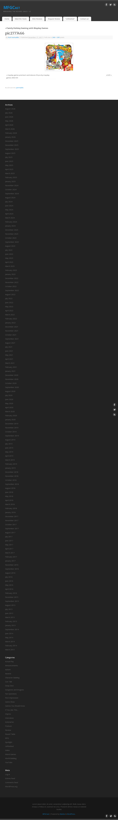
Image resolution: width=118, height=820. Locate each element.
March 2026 (10, 129)
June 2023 (9, 254)
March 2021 (10, 363)
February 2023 (11, 270)
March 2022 (10, 314)
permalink (19, 88)
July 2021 (8, 347)
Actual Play (9, 661)
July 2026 (8, 113)
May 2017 (9, 544)
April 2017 (9, 549)
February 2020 (11, 415)
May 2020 (9, 403)
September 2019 (12, 436)
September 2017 (12, 528)
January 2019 (10, 468)
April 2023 (9, 262)
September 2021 (12, 339)
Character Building (12, 677)
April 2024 (9, 214)
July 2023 (8, 250)
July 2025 (8, 157)
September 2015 (12, 601)
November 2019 (11, 427)
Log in (7, 774)
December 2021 (11, 327)
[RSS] (114, 5)
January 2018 (10, 512)
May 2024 (9, 209)
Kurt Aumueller (13, 37)
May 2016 (9, 585)
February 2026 (11, 133)
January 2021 (10, 371)
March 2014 (10, 641)
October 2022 (10, 286)
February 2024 (11, 222)
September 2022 (12, 290)
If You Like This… (11, 710)
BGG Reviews (37, 19)
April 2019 (9, 456)
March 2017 (10, 553)
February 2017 (11, 557)
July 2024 (8, 201)
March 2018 (10, 504)
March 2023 (10, 266)
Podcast (8, 726)
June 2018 (9, 492)
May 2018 (9, 496)
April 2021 (9, 359)
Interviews (9, 718)
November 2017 (11, 520)
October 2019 (10, 431)
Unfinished (9, 746)
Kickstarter (9, 722)
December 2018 (11, 472)
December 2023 (11, 230)
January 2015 (10, 625)
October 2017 (10, 524)
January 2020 (10, 419)
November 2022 (11, 282)
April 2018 (9, 500)
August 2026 (10, 109)
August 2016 (10, 573)
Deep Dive (9, 686)
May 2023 (9, 258)
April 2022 (9, 310)
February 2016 (11, 593)
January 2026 (10, 137)
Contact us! (84, 19)
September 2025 (12, 149)
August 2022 (10, 294)
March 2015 (10, 617)
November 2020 (11, 379)
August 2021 (10, 343)
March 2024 (10, 218)
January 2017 (10, 561)
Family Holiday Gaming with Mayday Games (26, 28)
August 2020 (10, 391)
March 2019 (10, 460)
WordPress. (71, 814)
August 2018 (10, 488)
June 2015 (9, 613)
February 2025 (11, 177)
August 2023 (10, 246)
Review (8, 730)
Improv (8, 714)
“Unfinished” (70, 19)
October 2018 (10, 480)
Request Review (54, 19)
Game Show (10, 702)
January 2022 (10, 322)
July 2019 (8, 444)
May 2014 (9, 637)
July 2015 (8, 609)
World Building (10, 758)
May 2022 (9, 306)
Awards (8, 673)
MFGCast (11, 7)
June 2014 (9, 633)
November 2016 (11, 565)
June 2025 (9, 161)
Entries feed (10, 778)
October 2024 (10, 189)
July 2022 (8, 298)
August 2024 (10, 197)
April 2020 (9, 407)
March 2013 (10, 649)
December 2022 (11, 278)
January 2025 (10, 181)
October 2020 (10, 383)
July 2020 (8, 395)
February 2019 (11, 464)
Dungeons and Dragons (14, 690)
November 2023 (11, 234)
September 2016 (12, 569)
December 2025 (11, 141)
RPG (7, 738)
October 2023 (10, 238)
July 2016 (8, 577)
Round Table (10, 734)
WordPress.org (11, 786)
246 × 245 (56, 37)
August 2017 (10, 532)
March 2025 (10, 173)
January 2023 (10, 274)
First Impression (11, 698)
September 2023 (12, 242)
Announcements (11, 665)
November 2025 (11, 145)
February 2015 (11, 621)
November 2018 (11, 476)
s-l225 (108, 75)
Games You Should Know (15, 706)
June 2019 (9, 448)
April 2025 (9, 169)
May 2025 (9, 165)
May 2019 (9, 452)
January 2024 (10, 226)
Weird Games (10, 754)
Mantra (62, 814)
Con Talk (8, 681)
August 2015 (10, 605)
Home (6, 19)
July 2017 (8, 536)
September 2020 (12, 387)
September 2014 (12, 629)
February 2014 (11, 645)
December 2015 (11, 597)
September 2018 (12, 484)
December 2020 (11, 375)
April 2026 (9, 125)
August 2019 (10, 440)
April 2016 (9, 589)
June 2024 (9, 205)
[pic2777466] (59, 57)
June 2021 (9, 351)
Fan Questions (11, 694)
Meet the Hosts (21, 19)
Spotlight (8, 742)
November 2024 (11, 185)
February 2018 (11, 508)
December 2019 (11, 423)
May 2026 (9, 121)
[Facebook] (106, 5)
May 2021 (9, 355)
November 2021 (11, 331)
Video (7, 750)
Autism (8, 669)
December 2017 (11, 516)
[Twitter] (110, 5)
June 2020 (9, 399)
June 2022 (9, 302)
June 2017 (9, 540)
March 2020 (10, 411)
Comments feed (11, 782)
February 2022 (11, 318)
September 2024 (12, 193)
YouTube (8, 762)
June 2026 (9, 117)
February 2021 (11, 367)
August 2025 (10, 153)
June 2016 (9, 581)
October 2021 (10, 335)
